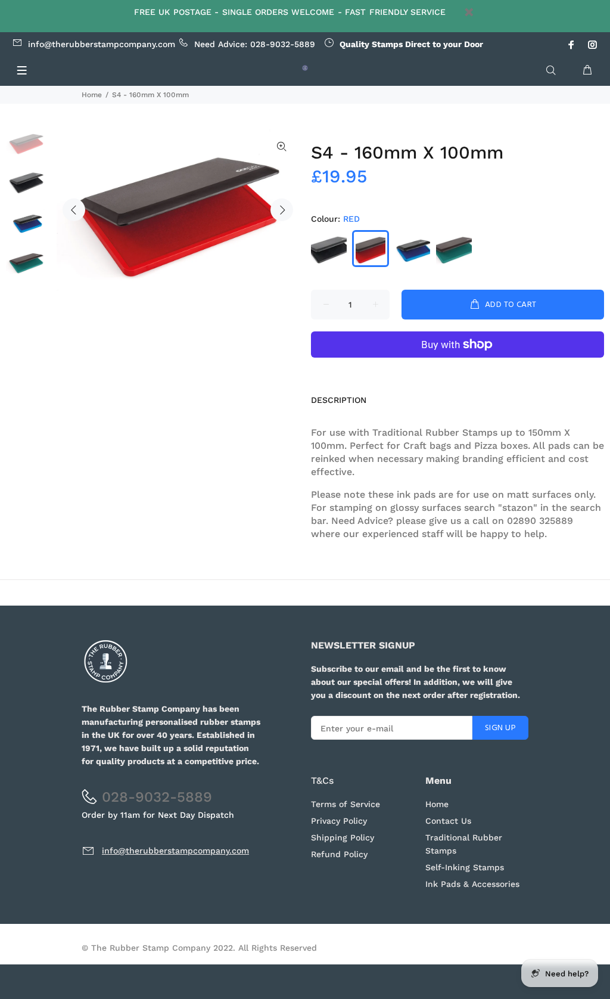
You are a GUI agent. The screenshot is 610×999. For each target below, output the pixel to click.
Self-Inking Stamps (464, 867)
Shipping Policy (342, 837)
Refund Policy (339, 854)
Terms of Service (345, 804)
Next (281, 209)
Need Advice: (139, 44)
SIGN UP (500, 728)
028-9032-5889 (282, 44)
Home (92, 95)
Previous (74, 209)
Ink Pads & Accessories (472, 884)
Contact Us (448, 821)
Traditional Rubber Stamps (463, 844)
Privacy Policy (339, 821)
